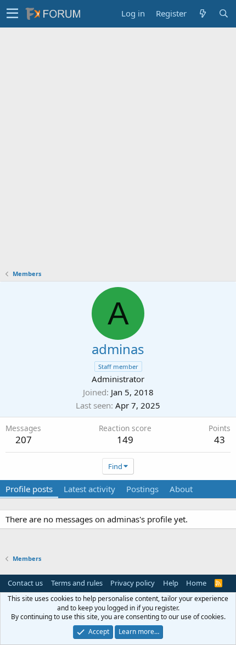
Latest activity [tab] (89, 488)
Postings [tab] (142, 488)
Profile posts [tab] (29, 488)
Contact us (25, 583)
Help (170, 583)
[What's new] (202, 13)
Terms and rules (77, 583)
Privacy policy (132, 583)
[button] (12, 13)
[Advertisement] (118, 151)
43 (219, 439)
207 (23, 439)
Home (196, 583)
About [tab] (181, 488)
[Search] (223, 13)
